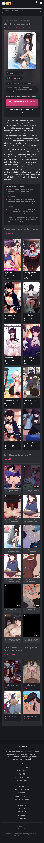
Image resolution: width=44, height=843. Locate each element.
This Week (22, 812)
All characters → (10, 654)
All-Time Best (22, 818)
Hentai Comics (22, 767)
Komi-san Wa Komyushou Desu (20, 27)
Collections (22, 770)
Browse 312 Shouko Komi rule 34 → (22, 111)
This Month (22, 815)
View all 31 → (8, 233)
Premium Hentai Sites (22, 796)
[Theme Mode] (37, 3)
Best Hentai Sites (22, 777)
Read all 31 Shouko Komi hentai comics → (22, 102)
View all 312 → (9, 459)
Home (6, 20)
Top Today (22, 808)
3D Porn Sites (22, 793)
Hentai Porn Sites (22, 789)
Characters (14, 20)
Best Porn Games (22, 799)
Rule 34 (22, 774)
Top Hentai (22, 746)
